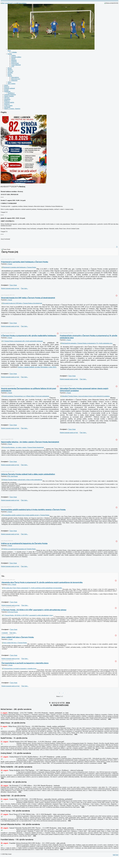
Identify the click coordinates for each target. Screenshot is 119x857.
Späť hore (115, 855)
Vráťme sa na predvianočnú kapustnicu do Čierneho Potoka (24, 543)
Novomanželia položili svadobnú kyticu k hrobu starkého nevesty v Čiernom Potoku (33, 509)
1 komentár (4, 633)
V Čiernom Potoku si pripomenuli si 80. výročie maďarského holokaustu (28, 335)
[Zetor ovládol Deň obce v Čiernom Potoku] (14, 642)
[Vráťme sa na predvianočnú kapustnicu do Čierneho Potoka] (18, 549)
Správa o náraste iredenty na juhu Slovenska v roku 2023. (37, 367)
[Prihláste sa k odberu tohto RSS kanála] (117, 247)
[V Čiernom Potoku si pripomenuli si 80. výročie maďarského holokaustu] (22, 341)
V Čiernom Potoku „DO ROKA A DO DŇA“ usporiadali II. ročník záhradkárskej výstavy (33, 610)
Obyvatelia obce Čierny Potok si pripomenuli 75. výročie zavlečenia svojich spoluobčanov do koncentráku (42, 582)
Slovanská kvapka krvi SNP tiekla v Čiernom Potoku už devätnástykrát (28, 298)
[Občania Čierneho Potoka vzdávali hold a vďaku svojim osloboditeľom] (21, 479)
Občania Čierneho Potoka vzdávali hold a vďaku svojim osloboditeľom (28, 474)
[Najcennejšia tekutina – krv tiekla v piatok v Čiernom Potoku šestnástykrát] (22, 447)
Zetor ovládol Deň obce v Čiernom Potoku (17, 637)
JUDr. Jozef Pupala (12, 476)
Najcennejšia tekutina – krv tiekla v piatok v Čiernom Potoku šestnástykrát (30, 442)
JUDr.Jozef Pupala (12, 612)
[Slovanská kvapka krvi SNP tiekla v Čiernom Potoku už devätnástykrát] (21, 303)
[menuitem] (22, 3)
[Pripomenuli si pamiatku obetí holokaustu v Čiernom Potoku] (18, 267)
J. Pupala (9, 264)
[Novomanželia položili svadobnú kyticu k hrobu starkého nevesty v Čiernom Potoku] (25, 515)
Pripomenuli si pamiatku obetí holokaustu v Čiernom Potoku (24, 262)
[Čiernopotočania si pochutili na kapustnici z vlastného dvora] (19, 668)
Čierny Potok (13, 285)
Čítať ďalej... (24, 288)
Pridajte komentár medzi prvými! (10, 288)
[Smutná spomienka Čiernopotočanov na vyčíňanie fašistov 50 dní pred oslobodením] (25, 396)
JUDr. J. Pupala (11, 584)
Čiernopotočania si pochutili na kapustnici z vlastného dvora (24, 663)
